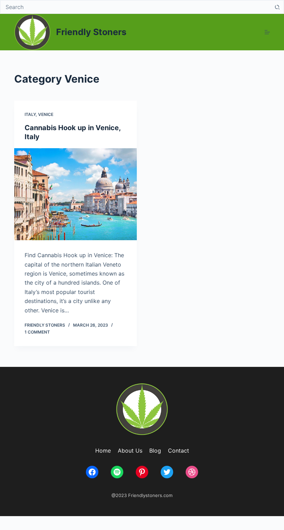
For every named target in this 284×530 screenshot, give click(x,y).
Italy (30, 114)
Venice (45, 114)
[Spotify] (117, 472)
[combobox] (135, 7)
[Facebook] (92, 472)
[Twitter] (167, 472)
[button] (278, 6)
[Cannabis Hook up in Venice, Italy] (75, 194)
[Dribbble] (192, 472)
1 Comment (37, 332)
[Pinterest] (142, 472)
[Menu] (267, 32)
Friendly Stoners (91, 32)
